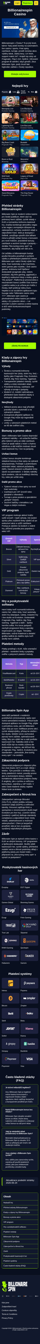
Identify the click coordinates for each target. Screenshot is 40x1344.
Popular (5, 92)
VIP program (8, 1222)
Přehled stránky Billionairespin (15, 1208)
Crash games (23, 92)
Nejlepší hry (8, 1203)
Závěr (5, 1251)
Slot (32, 92)
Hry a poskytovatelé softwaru (14, 1227)
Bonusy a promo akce (12, 1217)
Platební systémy (10, 1261)
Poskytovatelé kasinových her (15, 1256)
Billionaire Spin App (11, 1237)
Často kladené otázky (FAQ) (14, 1266)
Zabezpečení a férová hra (13, 1246)
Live (14, 92)
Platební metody (9, 1232)
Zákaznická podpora (11, 1241)
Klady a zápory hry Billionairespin (16, 1212)
